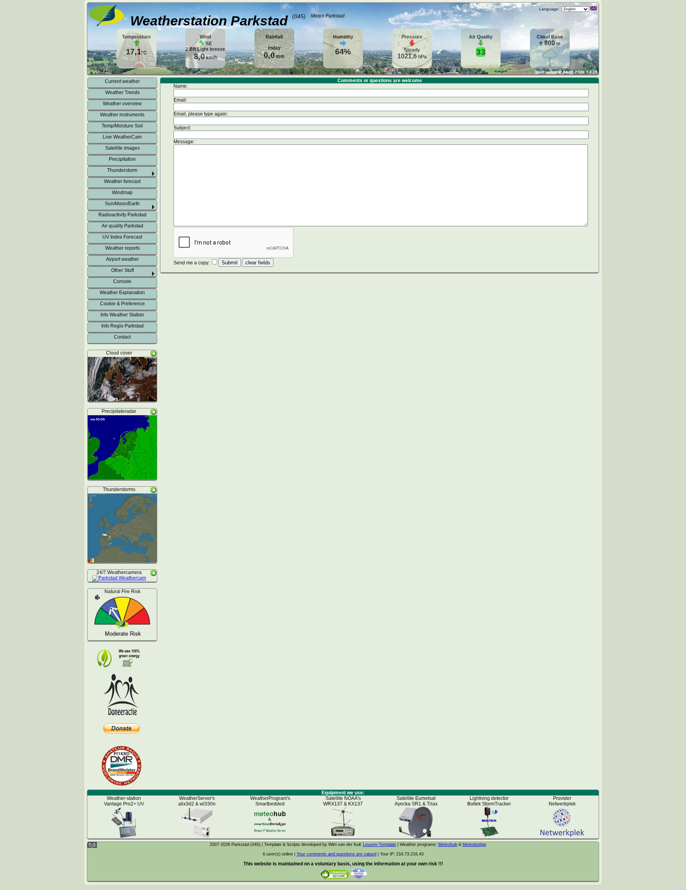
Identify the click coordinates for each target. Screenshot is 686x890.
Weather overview (122, 103)
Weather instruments (122, 115)
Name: (181, 86)
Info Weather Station (122, 315)
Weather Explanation (122, 292)
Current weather (122, 81)
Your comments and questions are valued (336, 853)
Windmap (122, 192)
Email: (180, 100)
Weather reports (122, 248)
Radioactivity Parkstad (122, 215)
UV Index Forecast (122, 237)
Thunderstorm (122, 170)
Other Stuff (122, 270)
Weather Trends (122, 92)
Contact (122, 337)
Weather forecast (122, 181)
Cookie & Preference (122, 303)
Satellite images (122, 148)
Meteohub (447, 844)
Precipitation (122, 159)
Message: (184, 141)
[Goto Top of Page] (92, 846)
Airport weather (122, 259)
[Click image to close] (122, 398)
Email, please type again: (201, 114)
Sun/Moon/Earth (122, 203)
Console (122, 281)
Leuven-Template (379, 844)
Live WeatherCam (122, 137)
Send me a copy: (192, 263)
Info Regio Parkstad (122, 326)
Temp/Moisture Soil (122, 126)
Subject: (182, 128)
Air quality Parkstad (122, 226)
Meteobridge (474, 844)
